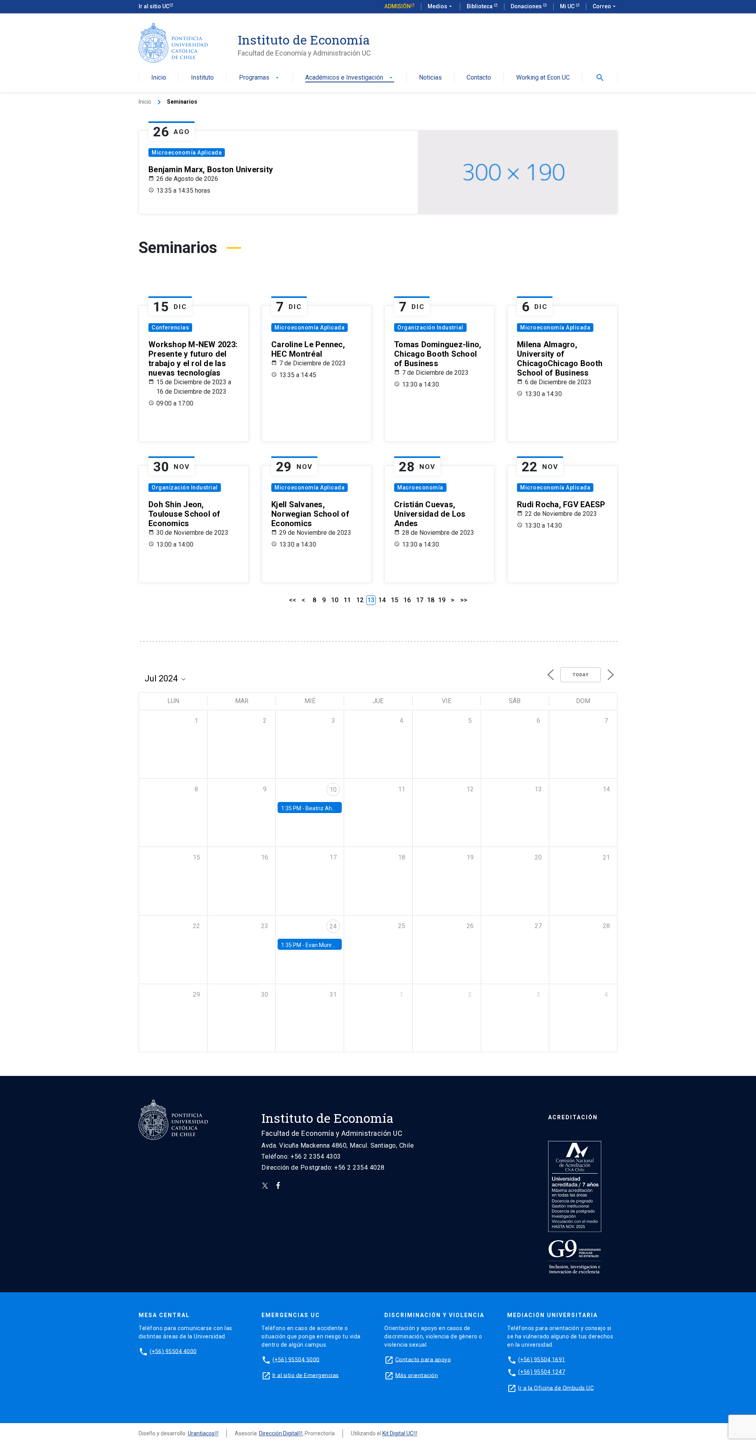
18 (430, 600)
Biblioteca (480, 6)
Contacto (479, 77)
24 (333, 926)
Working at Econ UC (543, 77)
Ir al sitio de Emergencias (305, 1375)
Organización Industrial (430, 327)
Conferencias (170, 327)
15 (394, 600)
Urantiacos (201, 1433)
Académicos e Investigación (349, 77)
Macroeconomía (420, 487)
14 (381, 600)
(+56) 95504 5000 (296, 1359)
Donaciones (527, 6)
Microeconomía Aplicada (187, 152)
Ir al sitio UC (154, 6)
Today (581, 674)
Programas (259, 77)
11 (347, 600)
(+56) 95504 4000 (173, 1351)
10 (334, 600)
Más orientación (416, 1375)
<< (292, 600)
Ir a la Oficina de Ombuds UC (556, 1387)
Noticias (430, 77)
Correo (605, 6)
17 (419, 600)
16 (407, 600)
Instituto (202, 77)
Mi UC (568, 6)
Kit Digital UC (397, 1433)
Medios (441, 6)
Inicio (158, 77)
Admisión (397, 6)
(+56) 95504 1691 (541, 1359)
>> (463, 600)
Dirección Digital (278, 1433)
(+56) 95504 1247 (541, 1372)
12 (359, 600)
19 (441, 600)
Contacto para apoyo (423, 1359)
